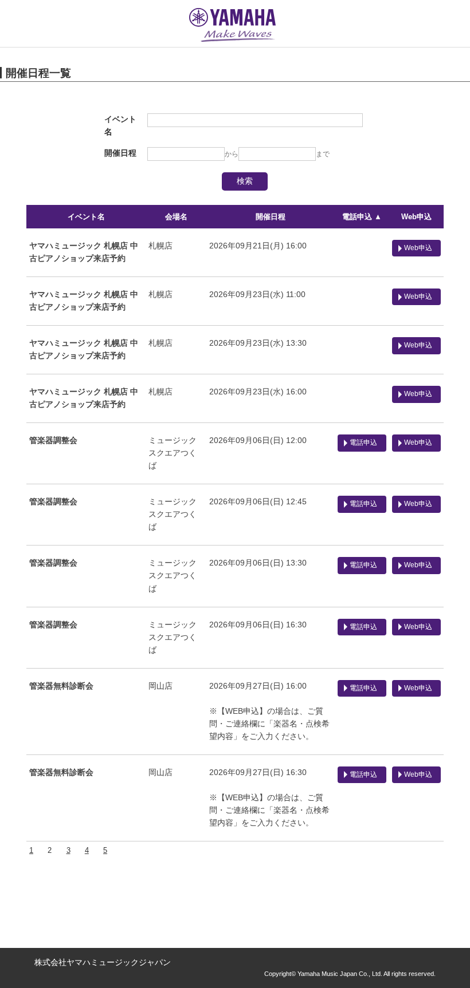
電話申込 (363, 442)
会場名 (176, 216)
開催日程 (270, 216)
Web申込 (416, 216)
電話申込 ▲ (362, 216)
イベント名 (86, 216)
